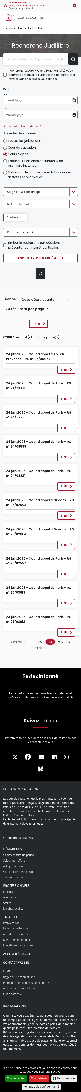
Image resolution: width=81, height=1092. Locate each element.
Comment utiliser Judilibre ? (22, 126)
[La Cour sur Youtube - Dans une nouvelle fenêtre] (41, 757)
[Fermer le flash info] (74, 5)
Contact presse (16, 962)
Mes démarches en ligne (18, 945)
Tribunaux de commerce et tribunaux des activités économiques (40, 174)
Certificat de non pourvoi (18, 872)
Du (5, 94)
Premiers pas (11, 923)
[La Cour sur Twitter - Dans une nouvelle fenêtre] (14, 757)
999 (61, 642)
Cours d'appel (18, 154)
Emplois (8, 892)
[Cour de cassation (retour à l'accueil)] (41, 18)
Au (5, 108)
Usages (9, 971)
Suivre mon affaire (14, 860)
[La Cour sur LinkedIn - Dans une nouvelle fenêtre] (54, 757)
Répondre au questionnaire (22, 8)
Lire (65, 371)
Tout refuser (39, 1078)
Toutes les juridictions (24, 140)
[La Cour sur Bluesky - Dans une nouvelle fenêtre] (40, 769)
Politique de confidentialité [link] (41, 1086)
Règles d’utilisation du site (19, 977)
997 (41, 642)
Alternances (10, 897)
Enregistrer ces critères (38, 258)
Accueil (10, 28)
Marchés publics (13, 908)
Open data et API (13, 994)
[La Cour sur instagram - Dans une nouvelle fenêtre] (66, 757)
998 (51, 642)
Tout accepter (16, 1078)
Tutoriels (11, 917)
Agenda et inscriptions (16, 934)
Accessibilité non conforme (19, 988)
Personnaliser (66, 1078)
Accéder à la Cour (18, 954)
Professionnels (16, 886)
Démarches (12, 849)
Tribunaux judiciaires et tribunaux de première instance (35, 163)
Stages (7, 903)
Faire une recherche (15, 928)
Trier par (10, 299)
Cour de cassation (22, 147)
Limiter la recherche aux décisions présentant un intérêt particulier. (34, 245)
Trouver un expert (14, 877)
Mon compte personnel (17, 939)
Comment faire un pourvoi (19, 855)
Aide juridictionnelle (15, 866)
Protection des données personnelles (26, 982)
